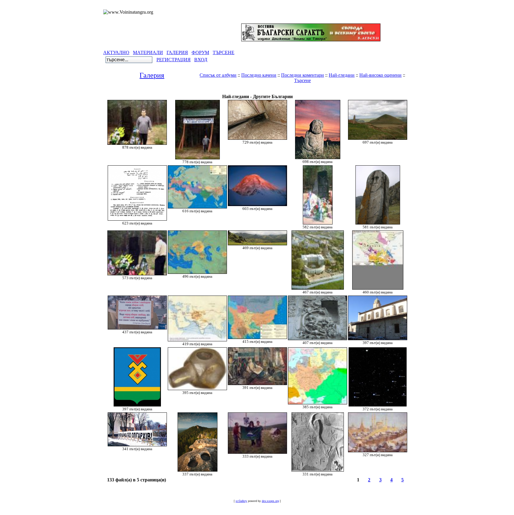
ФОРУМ (200, 52)
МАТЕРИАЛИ (148, 52)
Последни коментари (302, 75)
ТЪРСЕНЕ (223, 52)
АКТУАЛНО (116, 52)
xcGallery (241, 501)
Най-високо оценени (380, 75)
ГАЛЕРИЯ (177, 52)
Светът (246, 90)
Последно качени (258, 75)
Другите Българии (279, 90)
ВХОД (200, 59)
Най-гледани (342, 75)
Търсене (302, 80)
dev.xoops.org (270, 501)
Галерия (152, 75)
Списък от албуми (218, 75)
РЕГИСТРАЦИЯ (173, 59)
